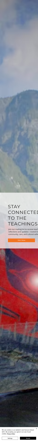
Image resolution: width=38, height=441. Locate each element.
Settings (10, 438)
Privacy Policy (11, 434)
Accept (28, 438)
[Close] (35, 429)
